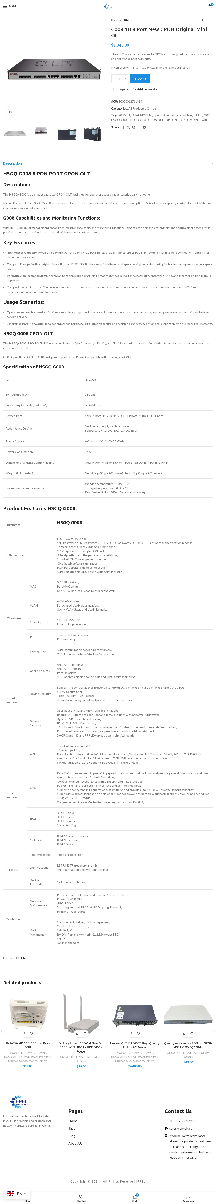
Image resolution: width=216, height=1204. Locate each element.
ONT (175, 120)
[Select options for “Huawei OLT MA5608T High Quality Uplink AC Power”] (131, 1033)
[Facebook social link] (123, 127)
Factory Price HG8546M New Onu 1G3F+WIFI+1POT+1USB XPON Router (81, 1047)
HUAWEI (29, 1052)
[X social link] (128, 127)
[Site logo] (108, 6)
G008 (207, 115)
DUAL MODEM (142, 115)
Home (115, 20)
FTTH (198, 115)
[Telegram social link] (144, 127)
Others (127, 20)
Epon (157, 115)
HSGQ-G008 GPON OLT (146, 120)
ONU (184, 120)
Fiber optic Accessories (22, 1060)
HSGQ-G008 (119, 120)
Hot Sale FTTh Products (19, 1056)
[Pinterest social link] (133, 127)
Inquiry (140, 78)
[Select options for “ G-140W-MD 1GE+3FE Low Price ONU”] (24, 1033)
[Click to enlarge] (10, 112)
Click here (22, 958)
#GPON (124, 115)
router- (194, 120)
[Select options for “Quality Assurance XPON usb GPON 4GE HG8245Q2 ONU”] (184, 1033)
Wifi (204, 120)
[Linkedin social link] (139, 127)
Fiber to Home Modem (177, 115)
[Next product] (211, 20)
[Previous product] (202, 20)
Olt (168, 120)
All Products (136, 108)
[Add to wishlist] (31, 1033)
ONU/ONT (15, 1052)
